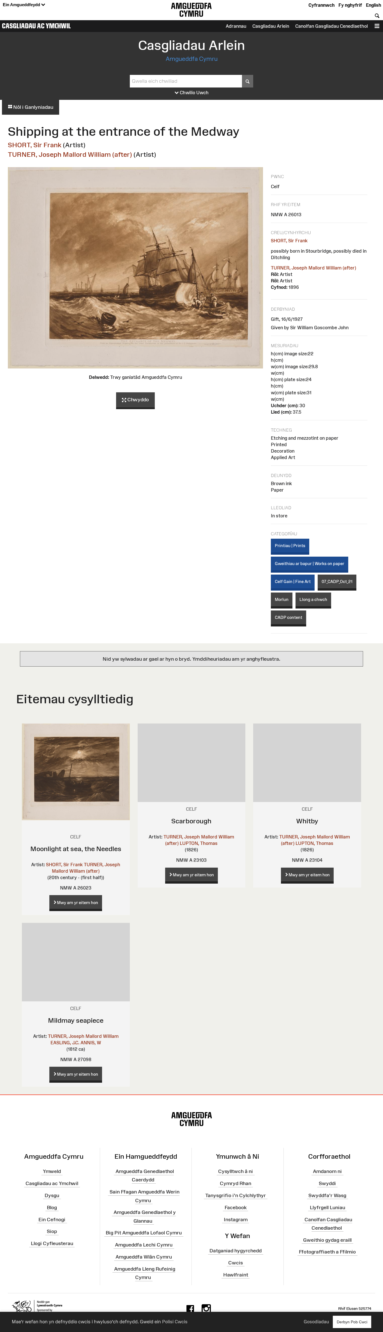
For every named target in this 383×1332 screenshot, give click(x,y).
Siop (52, 1231)
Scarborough (191, 821)
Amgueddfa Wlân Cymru (144, 1257)
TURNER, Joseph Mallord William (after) (70, 154)
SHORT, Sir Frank (34, 145)
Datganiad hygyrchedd (235, 1250)
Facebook (236, 1207)
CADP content (288, 617)
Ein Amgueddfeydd (22, 4)
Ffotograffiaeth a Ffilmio (327, 1252)
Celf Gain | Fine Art (293, 581)
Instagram (236, 1219)
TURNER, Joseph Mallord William (83, 1036)
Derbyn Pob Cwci (352, 1322)
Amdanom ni (327, 1171)
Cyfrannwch (321, 5)
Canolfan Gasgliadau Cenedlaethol (331, 26)
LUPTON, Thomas (199, 843)
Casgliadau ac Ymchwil (36, 26)
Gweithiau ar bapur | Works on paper (309, 563)
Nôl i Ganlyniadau (32, 107)
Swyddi (327, 1183)
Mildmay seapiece (75, 1020)
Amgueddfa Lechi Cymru (143, 1245)
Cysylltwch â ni (235, 1171)
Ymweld (52, 1171)
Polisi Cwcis (175, 1321)
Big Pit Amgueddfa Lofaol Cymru (144, 1233)
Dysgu (52, 1195)
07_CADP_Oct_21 (337, 581)
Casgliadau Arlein (270, 26)
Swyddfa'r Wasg (327, 1195)
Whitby (307, 821)
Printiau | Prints (290, 545)
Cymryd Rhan (235, 1183)
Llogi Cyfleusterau (52, 1243)
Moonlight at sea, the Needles (75, 848)
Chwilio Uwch (194, 92)
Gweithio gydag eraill (327, 1240)
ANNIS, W (90, 1042)
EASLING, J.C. (64, 1042)
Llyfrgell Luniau (327, 1207)
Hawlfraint (235, 1274)
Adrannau (236, 26)
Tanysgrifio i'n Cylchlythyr (235, 1195)
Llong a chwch (313, 599)
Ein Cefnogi (51, 1219)
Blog (52, 1207)
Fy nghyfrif (350, 5)
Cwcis (235, 1263)
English (373, 5)
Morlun (282, 599)
